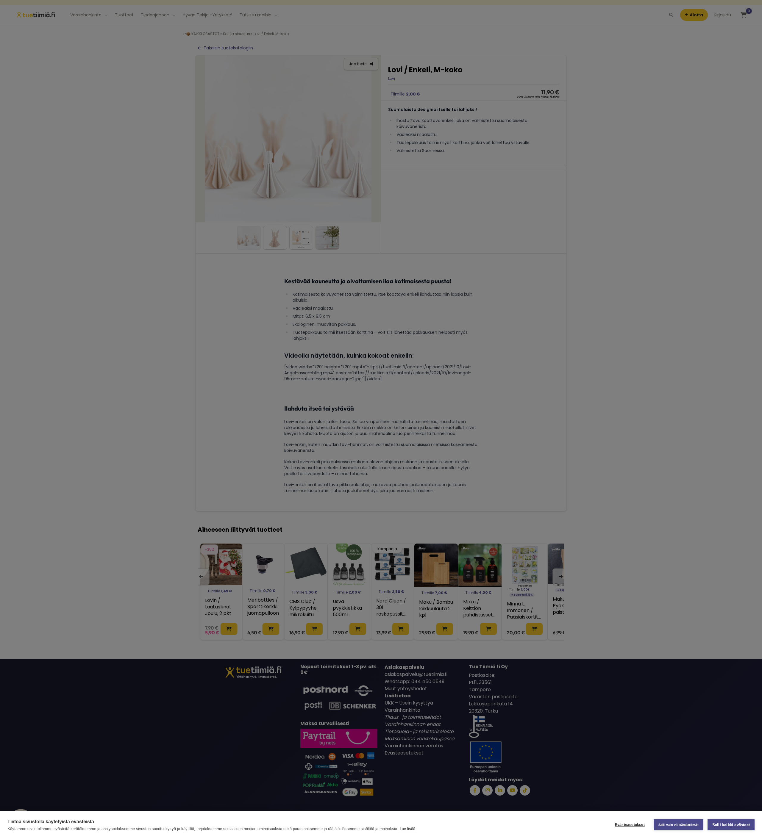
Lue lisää (407, 829)
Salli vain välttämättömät (678, 825)
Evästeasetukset (630, 825)
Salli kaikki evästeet (731, 825)
